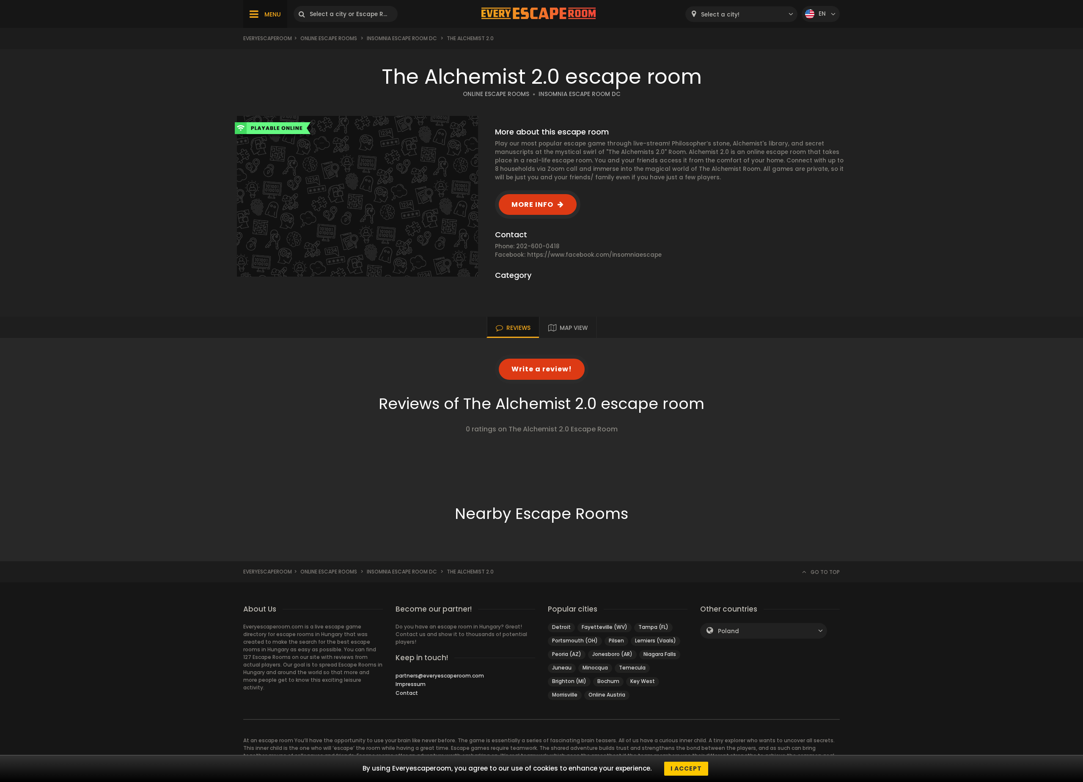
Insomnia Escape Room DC (402, 38)
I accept (686, 768)
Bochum (608, 681)
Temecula (632, 667)
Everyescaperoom (267, 38)
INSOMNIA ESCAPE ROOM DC (580, 94)
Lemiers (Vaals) (655, 640)
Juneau (562, 667)
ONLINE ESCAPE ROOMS (496, 94)
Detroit (561, 627)
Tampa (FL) (653, 627)
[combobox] (741, 14)
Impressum (411, 684)
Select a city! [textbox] (720, 15)
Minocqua (595, 667)
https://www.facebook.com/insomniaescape (594, 255)
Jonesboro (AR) (612, 654)
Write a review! (541, 369)
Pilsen (616, 640)
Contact (407, 693)
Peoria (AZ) (566, 654)
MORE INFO (532, 204)
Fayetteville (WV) (604, 627)
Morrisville (564, 694)
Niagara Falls (659, 654)
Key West (642, 681)
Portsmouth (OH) (575, 640)
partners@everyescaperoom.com (440, 675)
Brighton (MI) (569, 681)
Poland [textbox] (728, 631)
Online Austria (606, 694)
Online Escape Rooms (328, 38)
